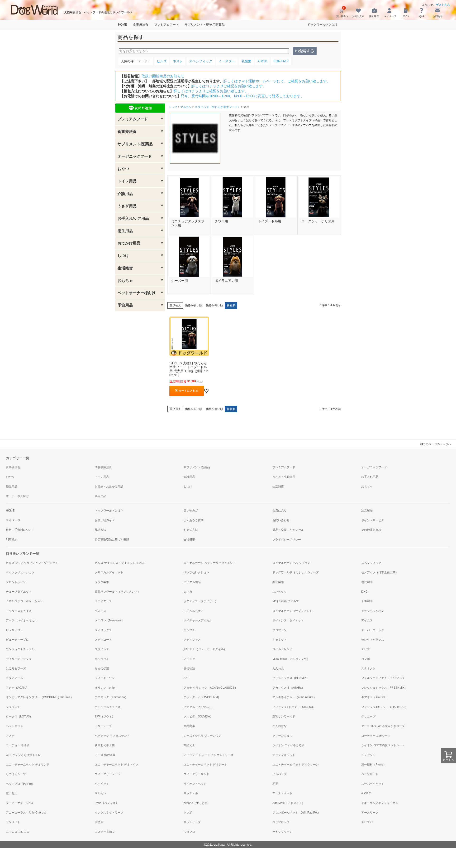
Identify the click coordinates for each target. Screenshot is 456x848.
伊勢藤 (99, 822)
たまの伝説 (102, 668)
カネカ (188, 591)
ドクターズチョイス (19, 611)
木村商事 (189, 726)
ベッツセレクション (196, 572)
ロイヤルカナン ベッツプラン (291, 563)
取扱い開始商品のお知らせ (163, 76)
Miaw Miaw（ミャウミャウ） (291, 659)
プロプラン (279, 630)
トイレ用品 (102, 476)
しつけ (188, 486)
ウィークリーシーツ (107, 774)
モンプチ (189, 630)
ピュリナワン (14, 630)
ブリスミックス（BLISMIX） (290, 678)
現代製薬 (367, 582)
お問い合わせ (281, 520)
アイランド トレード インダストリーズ (208, 755)
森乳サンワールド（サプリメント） (117, 591)
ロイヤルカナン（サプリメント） (293, 611)
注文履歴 (367, 510)
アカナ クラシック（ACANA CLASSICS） (211, 687)
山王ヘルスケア (194, 611)
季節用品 (100, 496)
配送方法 (100, 529)
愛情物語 (189, 668)
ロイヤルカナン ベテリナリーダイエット (210, 563)
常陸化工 (189, 745)
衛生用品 (11, 486)
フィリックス (103, 630)
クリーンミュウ (282, 735)
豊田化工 (11, 793)
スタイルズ (102, 649)
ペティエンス (103, 601)
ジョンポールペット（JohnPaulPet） (296, 812)
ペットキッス (14, 726)
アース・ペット (282, 793)
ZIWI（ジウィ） (105, 716)
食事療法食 (140, 24)
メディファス (192, 639)
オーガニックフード (374, 467)
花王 (275, 783)
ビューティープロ (17, 639)
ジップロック (281, 822)
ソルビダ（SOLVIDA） (198, 716)
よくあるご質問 (194, 520)
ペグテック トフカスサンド (112, 735)
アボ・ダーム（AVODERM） (202, 697)
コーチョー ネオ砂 (17, 745)
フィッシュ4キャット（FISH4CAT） (384, 707)
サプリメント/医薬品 (197, 467)
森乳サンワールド (283, 716)
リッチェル (191, 793)
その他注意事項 (371, 529)
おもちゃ (367, 486)
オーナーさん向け (17, 496)
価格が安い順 (193, 305)
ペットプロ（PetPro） (20, 783)
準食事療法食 (103, 467)
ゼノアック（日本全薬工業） (379, 572)
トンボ (188, 812)
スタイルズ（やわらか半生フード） (217, 107)
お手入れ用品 (369, 476)
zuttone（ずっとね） (197, 803)
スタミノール (14, 678)
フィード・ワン (105, 678)
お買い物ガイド (105, 520)
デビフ (365, 649)
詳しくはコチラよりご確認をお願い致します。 (228, 86)
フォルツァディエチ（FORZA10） (383, 678)
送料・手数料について (20, 529)
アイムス (367, 620)
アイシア (189, 659)
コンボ (365, 659)
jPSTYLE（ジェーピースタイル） (205, 649)
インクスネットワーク (109, 812)
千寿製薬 (367, 601)
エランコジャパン (372, 611)
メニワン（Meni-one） (109, 620)
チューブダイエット (19, 591)
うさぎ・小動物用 (283, 476)
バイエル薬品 (192, 582)
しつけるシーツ (16, 774)
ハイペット (102, 783)
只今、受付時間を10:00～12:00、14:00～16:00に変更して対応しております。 (242, 96)
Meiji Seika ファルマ (285, 601)
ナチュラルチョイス (107, 707)
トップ (173, 107)
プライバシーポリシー (286, 539)
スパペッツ (279, 591)
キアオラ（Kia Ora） (374, 697)
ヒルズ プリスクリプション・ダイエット (32, 563)
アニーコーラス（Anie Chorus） (27, 812)
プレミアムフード (166, 24)
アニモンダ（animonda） (111, 697)
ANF (186, 678)
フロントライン (16, 582)
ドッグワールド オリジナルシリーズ (295, 572)
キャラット (102, 659)
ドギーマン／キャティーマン (379, 803)
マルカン (186, 107)
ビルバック (279, 774)
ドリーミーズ (103, 726)
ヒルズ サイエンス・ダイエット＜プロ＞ (121, 563)
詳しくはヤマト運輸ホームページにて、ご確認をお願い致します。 (276, 81)
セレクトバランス (372, 639)
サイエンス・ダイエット (288, 620)
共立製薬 (278, 582)
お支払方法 (191, 529)
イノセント (368, 755)
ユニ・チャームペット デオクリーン (295, 764)
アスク (10, 735)
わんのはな (279, 726)
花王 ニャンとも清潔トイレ (23, 755)
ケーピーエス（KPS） (20, 803)
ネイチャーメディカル (198, 620)
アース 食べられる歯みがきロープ (383, 726)
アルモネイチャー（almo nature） (294, 697)
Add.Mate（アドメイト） (288, 803)
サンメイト (13, 822)
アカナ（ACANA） (18, 687)
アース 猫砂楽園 (105, 755)
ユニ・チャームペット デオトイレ (116, 764)
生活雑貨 (278, 486)
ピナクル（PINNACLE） (199, 707)
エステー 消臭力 (105, 831)
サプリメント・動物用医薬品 (205, 24)
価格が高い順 (214, 305)
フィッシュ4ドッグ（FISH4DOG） (294, 707)
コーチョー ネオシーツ (375, 735)
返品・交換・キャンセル (288, 529)
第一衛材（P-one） (373, 764)
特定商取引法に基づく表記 (112, 539)
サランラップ (192, 822)
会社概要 (189, 539)
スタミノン (368, 668)
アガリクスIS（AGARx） (288, 687)
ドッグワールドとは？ (322, 24)
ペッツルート (369, 774)
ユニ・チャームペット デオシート (205, 764)
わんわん (278, 668)
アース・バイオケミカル (21, 620)
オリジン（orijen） (107, 687)
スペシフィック (371, 563)
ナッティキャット (283, 755)
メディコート (103, 639)
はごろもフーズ (16, 668)
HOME (122, 24)
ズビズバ (367, 822)
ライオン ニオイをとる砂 (288, 745)
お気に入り (279, 510)
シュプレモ (13, 707)
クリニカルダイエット (109, 572)
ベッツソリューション (20, 572)
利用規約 (11, 539)
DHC (364, 591)
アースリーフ (369, 812)
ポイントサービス (372, 520)
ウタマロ (189, 831)
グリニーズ (368, 716)
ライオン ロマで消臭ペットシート (383, 745)
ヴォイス (100, 611)
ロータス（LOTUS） (19, 716)
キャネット (279, 639)
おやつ (10, 476)
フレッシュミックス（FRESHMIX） (384, 687)
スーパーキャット (372, 783)
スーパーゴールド (372, 630)
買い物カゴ (191, 510)
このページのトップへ (437, 444)
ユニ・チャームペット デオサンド (27, 764)
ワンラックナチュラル (20, 649)
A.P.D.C (366, 793)
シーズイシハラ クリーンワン (202, 735)
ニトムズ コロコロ (17, 831)
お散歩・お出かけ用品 (109, 486)
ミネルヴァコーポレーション (24, 601)
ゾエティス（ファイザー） (201, 601)
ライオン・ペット (195, 783)
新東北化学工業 (105, 745)
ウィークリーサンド (196, 774)
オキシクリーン (282, 831)
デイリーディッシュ (19, 659)
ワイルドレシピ (282, 649)
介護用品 (189, 476)
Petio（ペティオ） (107, 803)
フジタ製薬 (102, 582)
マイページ (13, 520)
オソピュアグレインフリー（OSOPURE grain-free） (39, 697)
